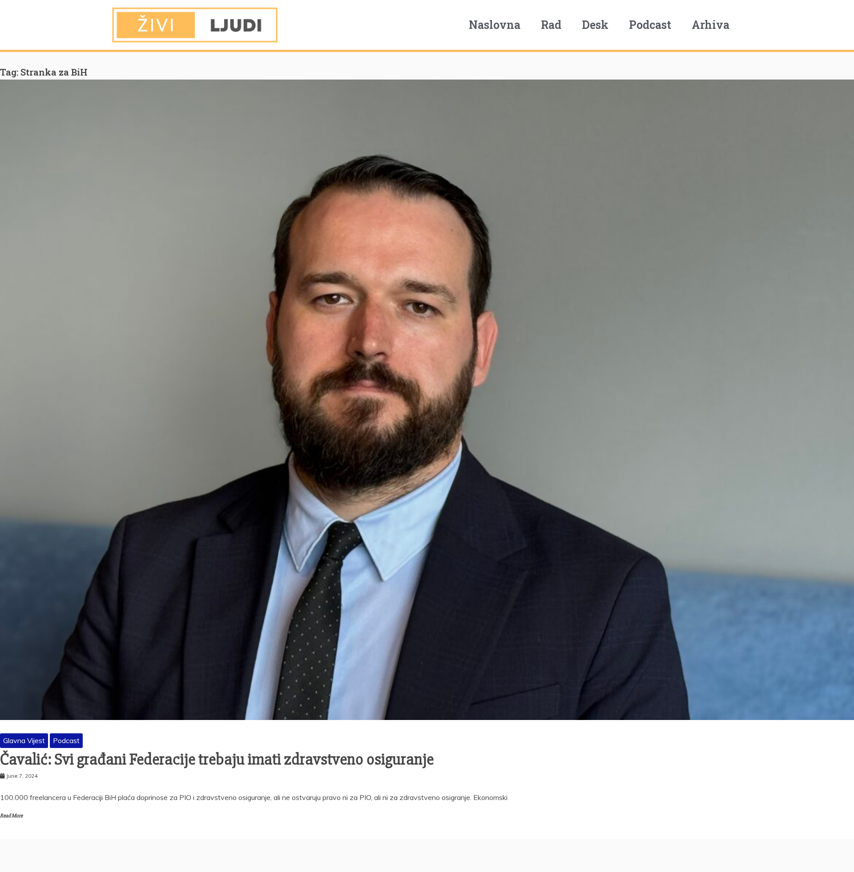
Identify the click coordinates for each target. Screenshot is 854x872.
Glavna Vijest (24, 740)
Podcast (650, 24)
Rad (551, 24)
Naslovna (494, 24)
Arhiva (710, 24)
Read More (11, 815)
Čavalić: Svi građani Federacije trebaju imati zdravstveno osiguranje (217, 759)
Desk (595, 24)
